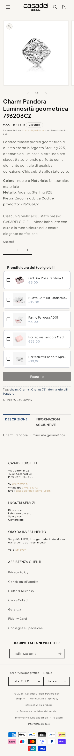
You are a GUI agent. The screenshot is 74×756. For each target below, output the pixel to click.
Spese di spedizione (33, 130)
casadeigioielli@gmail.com (33, 490)
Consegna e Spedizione (25, 628)
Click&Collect (18, 600)
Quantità (8, 241)
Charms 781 (39, 389)
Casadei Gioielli (35, 693)
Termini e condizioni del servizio (39, 711)
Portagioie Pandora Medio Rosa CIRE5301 (47, 337)
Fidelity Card (17, 618)
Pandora (8, 393)
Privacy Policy (18, 572)
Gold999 (20, 549)
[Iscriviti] (60, 653)
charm (13, 389)
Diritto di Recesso (21, 591)
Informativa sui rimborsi (39, 705)
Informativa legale (39, 723)
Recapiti (58, 717)
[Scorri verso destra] (46, 93)
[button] (8, 6)
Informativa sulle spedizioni (32, 717)
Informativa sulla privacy (44, 698)
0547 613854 (20, 484)
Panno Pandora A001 (43, 317)
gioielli (63, 389)
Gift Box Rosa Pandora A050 (47, 278)
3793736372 (30, 487)
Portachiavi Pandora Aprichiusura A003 (47, 357)
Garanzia (14, 609)
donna (52, 389)
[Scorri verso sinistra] (27, 93)
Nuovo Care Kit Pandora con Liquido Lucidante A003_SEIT (47, 297)
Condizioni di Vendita (23, 581)
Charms (24, 389)
